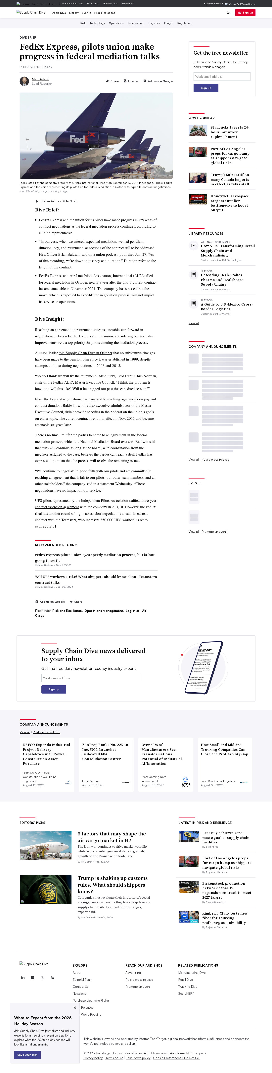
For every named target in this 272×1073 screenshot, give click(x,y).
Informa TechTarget (152, 1039)
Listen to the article (59, 201)
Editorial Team (82, 980)
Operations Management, (104, 611)
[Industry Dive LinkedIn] (23, 978)
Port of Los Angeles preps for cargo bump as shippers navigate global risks (230, 155)
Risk (83, 23)
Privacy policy (93, 1058)
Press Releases (104, 12)
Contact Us (80, 986)
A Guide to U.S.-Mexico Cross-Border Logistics (227, 306)
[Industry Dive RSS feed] (52, 978)
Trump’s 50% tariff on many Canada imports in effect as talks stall (230, 179)
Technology (97, 23)
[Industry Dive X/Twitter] (42, 978)
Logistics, (133, 611)
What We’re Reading (87, 1014)
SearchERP (127, 3)
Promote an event (214, 532)
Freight (168, 23)
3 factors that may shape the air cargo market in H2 (112, 837)
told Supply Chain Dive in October (85, 352)
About (77, 973)
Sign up (248, 12)
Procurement (136, 23)
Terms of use (114, 1058)
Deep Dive (59, 12)
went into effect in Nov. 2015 (112, 418)
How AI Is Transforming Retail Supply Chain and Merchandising (228, 250)
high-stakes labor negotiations (98, 513)
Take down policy (138, 1058)
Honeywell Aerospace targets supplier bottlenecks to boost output (230, 203)
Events (86, 12)
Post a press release (215, 459)
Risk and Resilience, (68, 611)
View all (194, 323)
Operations (116, 23)
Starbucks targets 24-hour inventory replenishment (230, 132)
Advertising (133, 973)
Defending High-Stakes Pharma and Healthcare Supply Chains (222, 280)
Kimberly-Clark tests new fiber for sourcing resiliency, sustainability (225, 918)
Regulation (184, 23)
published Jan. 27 (132, 254)
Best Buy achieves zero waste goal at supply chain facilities (225, 837)
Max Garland (40, 79)
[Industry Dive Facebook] (32, 978)
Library (74, 12)
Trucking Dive (110, 3)
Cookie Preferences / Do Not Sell (176, 1058)
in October (79, 282)
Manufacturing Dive (72, 3)
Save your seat (27, 1054)
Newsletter (80, 993)
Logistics (154, 23)
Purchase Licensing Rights (91, 1000)
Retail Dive (92, 3)
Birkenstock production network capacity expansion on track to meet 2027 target (226, 890)
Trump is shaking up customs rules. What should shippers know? (113, 885)
